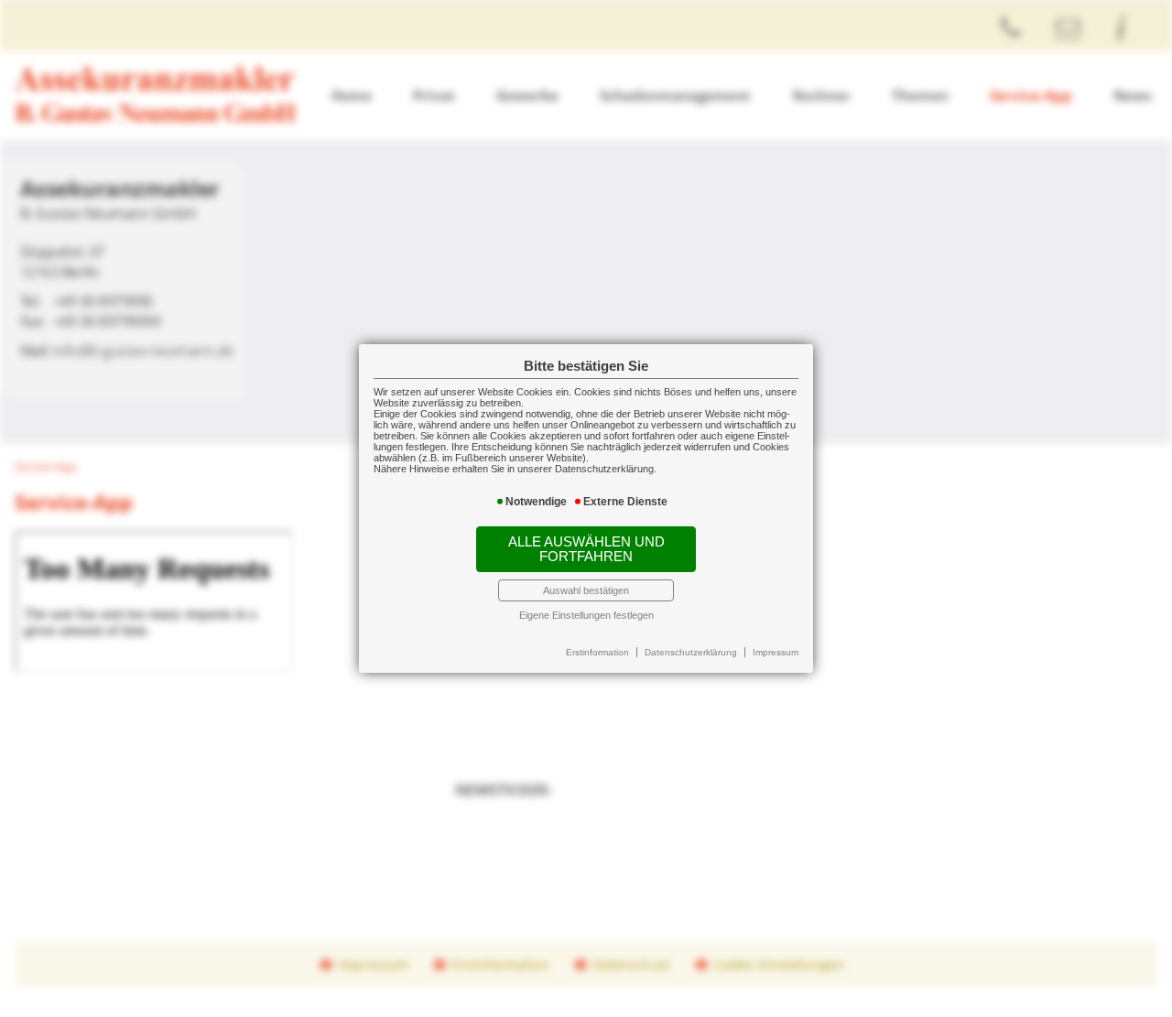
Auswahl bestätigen (586, 590)
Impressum (775, 652)
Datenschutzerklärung (691, 652)
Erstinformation (597, 652)
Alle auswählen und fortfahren (586, 549)
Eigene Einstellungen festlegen (586, 615)
